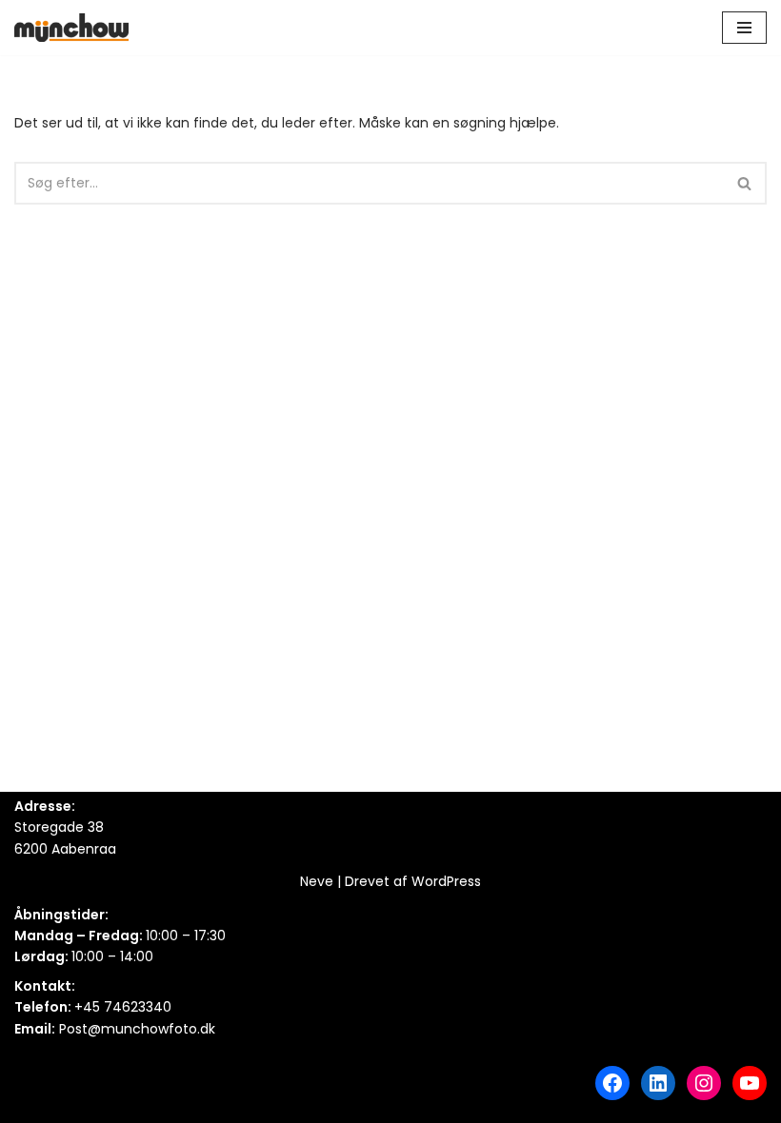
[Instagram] (704, 1083)
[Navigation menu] (744, 27)
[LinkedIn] (658, 1083)
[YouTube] (749, 1083)
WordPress (446, 881)
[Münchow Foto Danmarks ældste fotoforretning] (71, 27)
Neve (316, 881)
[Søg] (745, 183)
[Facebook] (612, 1083)
